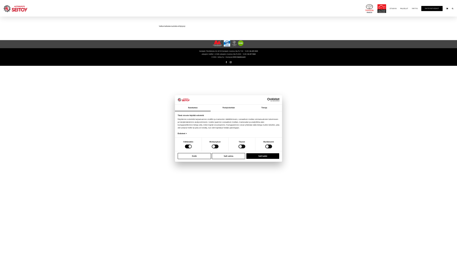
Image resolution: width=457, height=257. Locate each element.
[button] (452, 8)
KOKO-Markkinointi (239, 57)
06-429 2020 (254, 51)
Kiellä (194, 156)
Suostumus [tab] (193, 108)
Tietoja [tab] (264, 108)
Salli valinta (228, 156)
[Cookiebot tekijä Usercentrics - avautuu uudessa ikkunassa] (269, 99)
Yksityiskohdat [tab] (228, 108)
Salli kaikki (262, 156)
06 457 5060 (251, 54)
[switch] (215, 146)
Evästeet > (182, 133)
